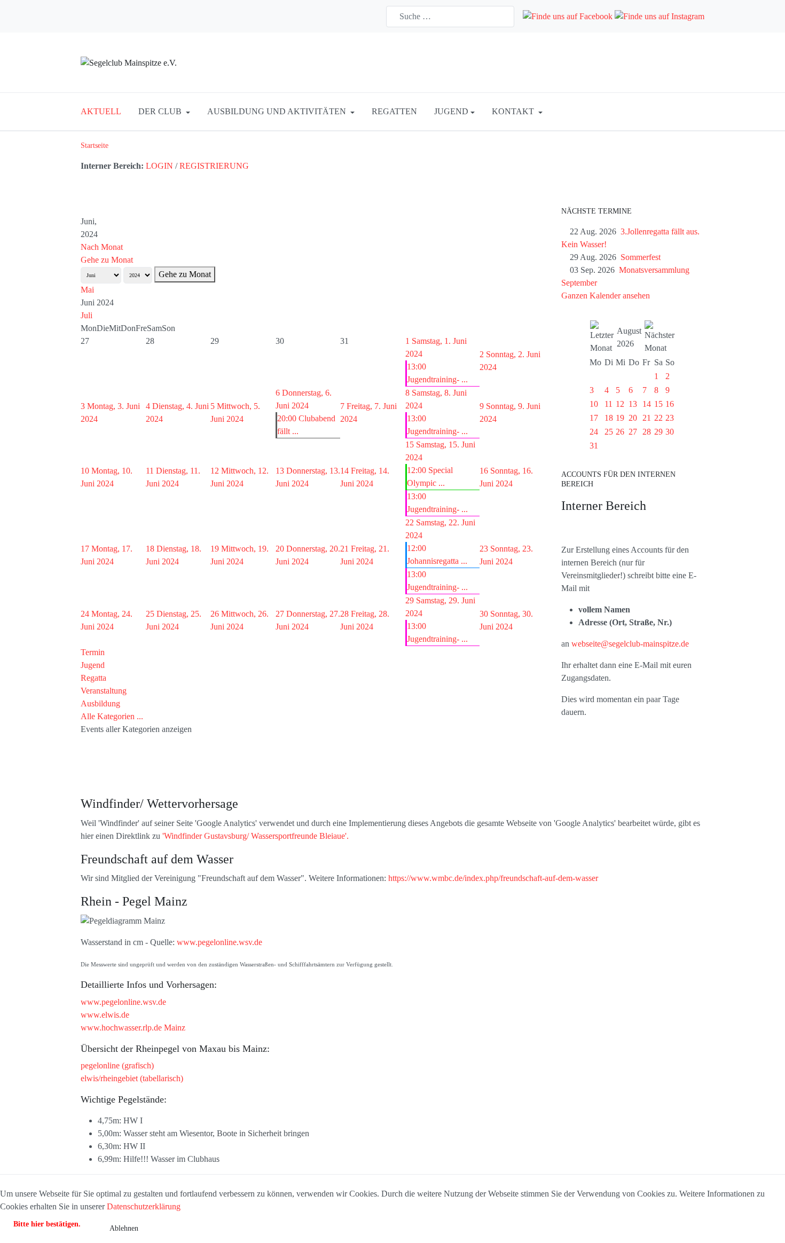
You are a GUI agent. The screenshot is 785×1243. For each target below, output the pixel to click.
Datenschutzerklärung (143, 1206)
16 (669, 403)
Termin (93, 652)
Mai (87, 289)
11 (609, 403)
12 (620, 403)
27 (633, 431)
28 (646, 431)
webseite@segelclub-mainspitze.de (630, 643)
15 (658, 403)
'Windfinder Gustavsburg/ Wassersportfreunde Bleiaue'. (255, 835)
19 (620, 417)
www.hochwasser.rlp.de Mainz (133, 1027)
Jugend (93, 665)
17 (594, 417)
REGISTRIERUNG (214, 165)
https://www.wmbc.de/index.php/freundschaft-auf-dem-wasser (493, 878)
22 (658, 417)
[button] (164, 111)
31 (594, 445)
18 (609, 417)
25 (609, 431)
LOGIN (159, 165)
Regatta (93, 677)
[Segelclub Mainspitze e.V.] (129, 62)
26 (620, 431)
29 (658, 431)
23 (669, 417)
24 (594, 431)
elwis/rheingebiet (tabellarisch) (132, 1078)
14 (646, 403)
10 (594, 403)
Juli (86, 315)
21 (646, 417)
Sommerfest (641, 257)
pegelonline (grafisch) (117, 1065)
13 (633, 403)
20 (633, 417)
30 (669, 431)
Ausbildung (100, 703)
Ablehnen (123, 1228)
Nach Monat (102, 246)
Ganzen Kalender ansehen (605, 295)
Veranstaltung (104, 690)
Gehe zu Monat (107, 259)
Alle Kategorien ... (112, 716)
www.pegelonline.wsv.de (219, 942)
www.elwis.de (105, 1014)
